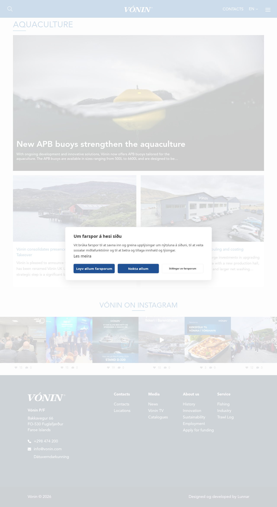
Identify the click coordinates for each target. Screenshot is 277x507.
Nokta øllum (138, 268)
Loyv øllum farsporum (94, 268)
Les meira (82, 255)
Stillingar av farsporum (182, 268)
